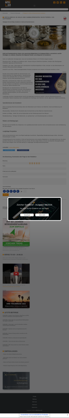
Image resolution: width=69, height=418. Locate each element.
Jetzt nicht (42, 215)
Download (27, 215)
